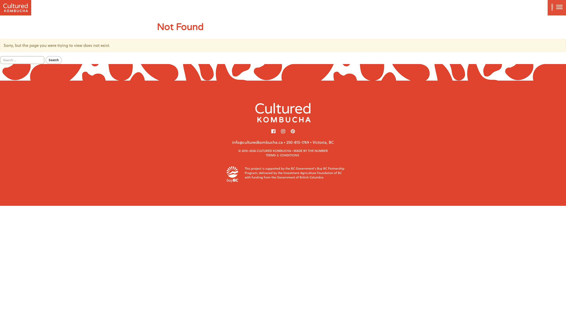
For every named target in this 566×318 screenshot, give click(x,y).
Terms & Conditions (282, 155)
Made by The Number (311, 150)
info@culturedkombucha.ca (257, 142)
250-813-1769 (297, 142)
